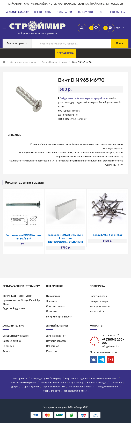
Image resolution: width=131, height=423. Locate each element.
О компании (53, 296)
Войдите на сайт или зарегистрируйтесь (83, 98)
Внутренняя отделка (76, 378)
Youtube (110, 359)
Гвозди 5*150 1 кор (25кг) (107, 235)
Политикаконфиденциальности (59, 314)
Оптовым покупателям (15, 335)
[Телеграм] (101, 359)
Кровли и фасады (96, 382)
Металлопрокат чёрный (81, 386)
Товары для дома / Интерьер (46, 378)
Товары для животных (75, 390)
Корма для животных (54, 386)
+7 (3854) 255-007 (113, 341)
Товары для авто (51, 390)
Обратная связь (99, 296)
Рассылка (51, 351)
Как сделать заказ (100, 306)
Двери (14, 386)
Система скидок (12, 341)
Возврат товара (99, 301)
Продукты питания (108, 386)
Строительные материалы (22, 382)
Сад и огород (76, 382)
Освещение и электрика (53, 382)
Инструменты (19, 378)
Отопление (116, 382)
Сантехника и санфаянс (104, 378)
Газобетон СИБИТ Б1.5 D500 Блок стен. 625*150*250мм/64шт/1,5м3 (65, 238)
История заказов (56, 341)
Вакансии (8, 346)
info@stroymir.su (114, 148)
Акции (6, 351)
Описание (14, 135)
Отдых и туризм (30, 386)
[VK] (93, 359)
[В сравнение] (28, 224)
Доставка (51, 301)
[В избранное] (19, 224)
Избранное (52, 346)
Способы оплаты (56, 306)
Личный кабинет (56, 335)
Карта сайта (97, 311)
